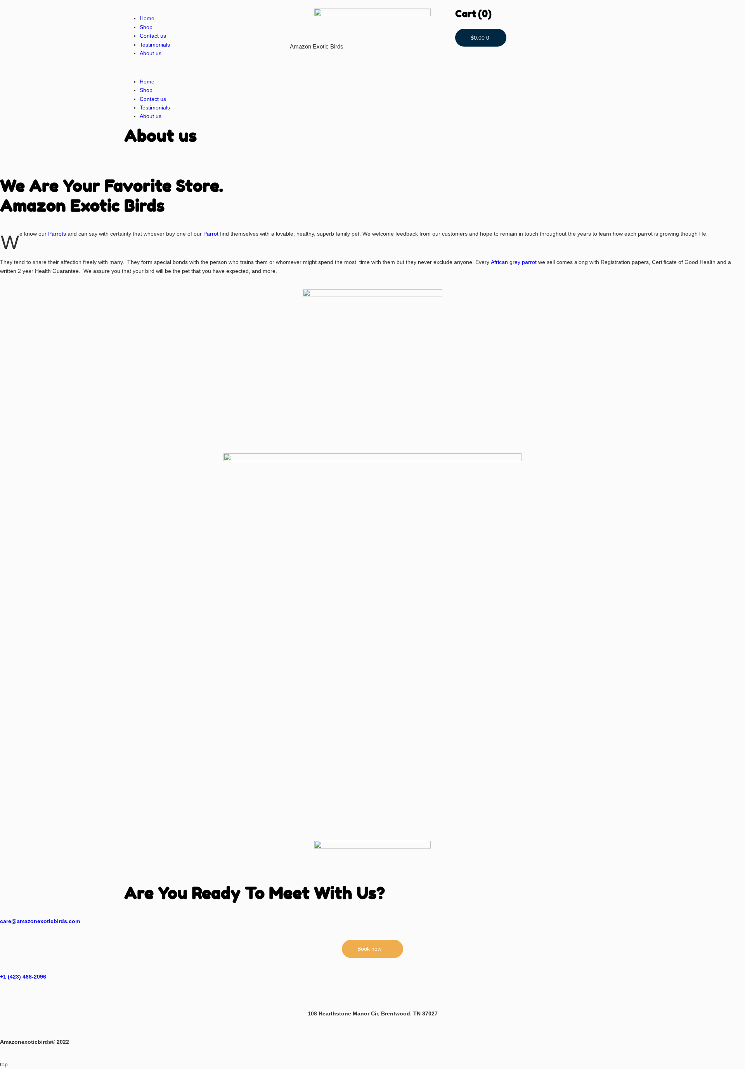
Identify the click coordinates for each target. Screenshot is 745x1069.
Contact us (153, 36)
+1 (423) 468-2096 (23, 977)
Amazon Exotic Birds (316, 46)
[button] (207, 67)
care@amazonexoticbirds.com (40, 921)
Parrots (58, 234)
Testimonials (155, 45)
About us (150, 53)
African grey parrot (514, 262)
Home (147, 18)
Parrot (211, 234)
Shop (146, 27)
